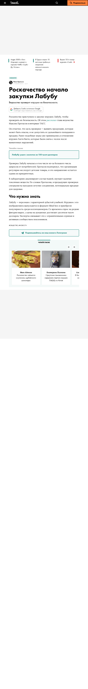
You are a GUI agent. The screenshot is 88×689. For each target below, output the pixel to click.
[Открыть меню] (4, 3)
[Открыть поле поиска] (56, 3)
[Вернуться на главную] (14, 3)
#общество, (14, 225)
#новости (23, 225)
